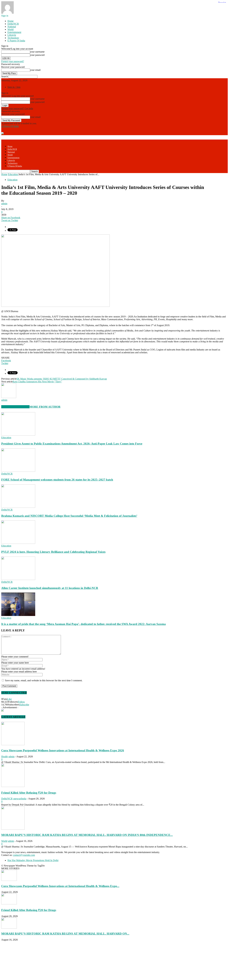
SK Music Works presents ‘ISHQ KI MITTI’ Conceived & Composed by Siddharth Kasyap (61, 378)
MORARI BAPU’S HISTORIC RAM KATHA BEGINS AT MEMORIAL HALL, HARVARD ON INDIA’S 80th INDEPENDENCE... (87, 835)
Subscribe (24, 704)
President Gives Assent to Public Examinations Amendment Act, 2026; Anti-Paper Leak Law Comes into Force (71, 443)
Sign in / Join (13, 87)
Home (10, 21)
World (10, 29)
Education (12, 179)
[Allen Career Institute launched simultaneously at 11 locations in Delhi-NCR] (18, 579)
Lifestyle (11, 35)
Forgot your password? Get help (17, 108)
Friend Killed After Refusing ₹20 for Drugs (28, 792)
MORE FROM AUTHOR (44, 406)
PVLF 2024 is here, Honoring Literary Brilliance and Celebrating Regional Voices (53, 551)
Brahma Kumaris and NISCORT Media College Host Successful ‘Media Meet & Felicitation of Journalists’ (69, 515)
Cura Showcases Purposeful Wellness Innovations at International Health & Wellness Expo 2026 (62, 750)
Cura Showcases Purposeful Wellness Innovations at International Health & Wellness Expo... (60, 886)
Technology (13, 37)
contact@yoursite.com (24, 855)
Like (9, 699)
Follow (21, 701)
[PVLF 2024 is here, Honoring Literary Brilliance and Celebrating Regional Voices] (18, 543)
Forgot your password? (12, 61)
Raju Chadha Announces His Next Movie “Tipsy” (37, 381)
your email (35, 70)
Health (4, 756)
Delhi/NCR (13, 23)
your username (37, 51)
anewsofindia (19, 798)
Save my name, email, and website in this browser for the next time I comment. (43, 680)
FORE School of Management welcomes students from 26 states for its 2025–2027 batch (57, 479)
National (11, 26)
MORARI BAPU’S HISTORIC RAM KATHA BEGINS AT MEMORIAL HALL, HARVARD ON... (65, 933)
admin (4, 203)
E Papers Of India (16, 40)
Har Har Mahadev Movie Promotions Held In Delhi (32, 860)
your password (37, 55)
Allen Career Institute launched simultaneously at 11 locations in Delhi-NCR (49, 588)
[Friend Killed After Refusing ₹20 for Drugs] (13, 786)
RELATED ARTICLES (15, 406)
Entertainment (14, 32)
